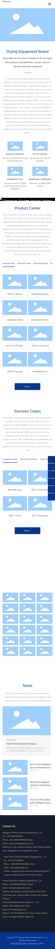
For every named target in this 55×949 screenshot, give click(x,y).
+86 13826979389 (17, 840)
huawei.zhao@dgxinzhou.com (21, 843)
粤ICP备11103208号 (19, 944)
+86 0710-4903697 (15, 860)
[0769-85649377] (51, 467)
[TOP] (51, 496)
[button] (26, 39)
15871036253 (14, 906)
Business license (29, 940)
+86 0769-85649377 (15, 836)
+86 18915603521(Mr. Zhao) (21, 884)
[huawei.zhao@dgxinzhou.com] (51, 489)
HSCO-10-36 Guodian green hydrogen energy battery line (40, 803)
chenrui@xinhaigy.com (19, 868)
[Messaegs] (51, 459)
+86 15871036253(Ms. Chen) (23, 864)
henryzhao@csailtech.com (19, 888)
